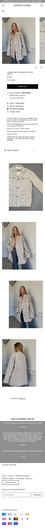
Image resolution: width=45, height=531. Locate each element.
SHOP (4, 476)
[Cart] (42, 5)
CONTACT (10, 476)
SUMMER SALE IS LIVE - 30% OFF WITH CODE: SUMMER (22, 1)
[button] (18, 40)
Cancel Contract (10, 482)
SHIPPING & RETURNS (22, 476)
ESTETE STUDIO (12, 510)
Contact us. (22, 398)
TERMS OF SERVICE (8, 478)
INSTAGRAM (20, 478)
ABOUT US (29, 478)
